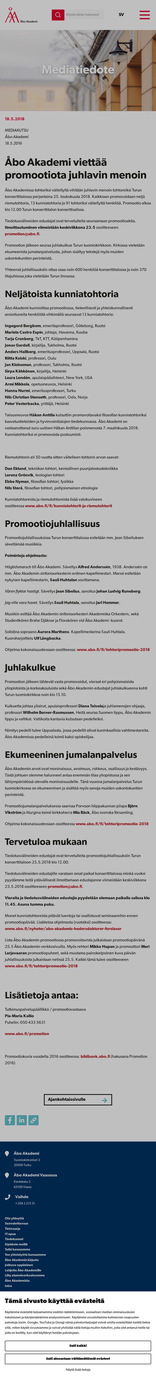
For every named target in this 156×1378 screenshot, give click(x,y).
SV (121, 15)
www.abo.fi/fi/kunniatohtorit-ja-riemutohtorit (68, 506)
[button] (33, 1120)
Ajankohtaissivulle (67, 1099)
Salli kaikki (78, 1346)
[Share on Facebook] (10, 1120)
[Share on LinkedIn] (22, 1120)
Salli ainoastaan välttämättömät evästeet (78, 1359)
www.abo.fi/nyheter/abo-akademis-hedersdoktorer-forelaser (63, 929)
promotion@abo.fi (22, 234)
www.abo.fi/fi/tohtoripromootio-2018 (113, 650)
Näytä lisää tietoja (78, 1370)
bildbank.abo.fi (95, 1057)
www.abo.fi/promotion (27, 1034)
